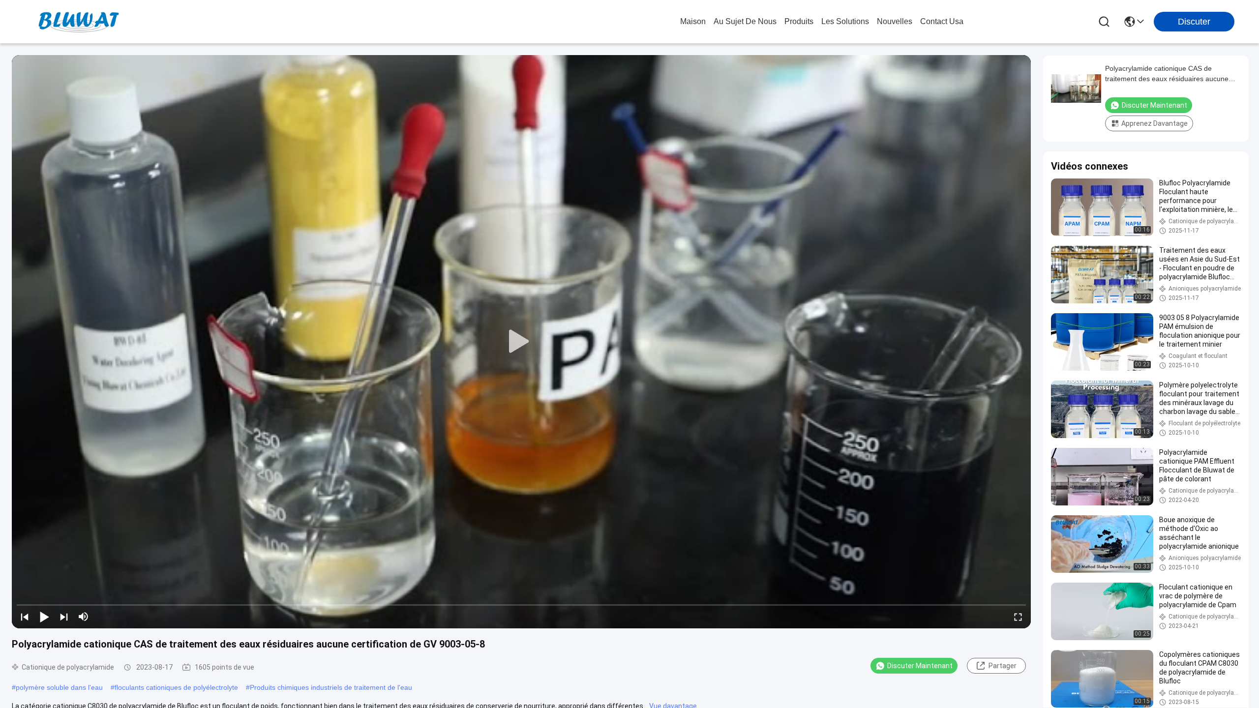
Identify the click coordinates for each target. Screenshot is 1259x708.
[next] (64, 616)
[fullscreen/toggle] (1018, 616)
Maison (693, 21)
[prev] (24, 616)
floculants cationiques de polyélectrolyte (176, 687)
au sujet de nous (745, 21)
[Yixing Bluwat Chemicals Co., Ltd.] (79, 21)
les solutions (845, 21)
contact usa (941, 21)
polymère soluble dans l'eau (59, 687)
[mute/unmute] (83, 616)
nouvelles (894, 21)
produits (798, 21)
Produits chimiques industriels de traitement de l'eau (331, 687)
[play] (521, 341)
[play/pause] (44, 616)
